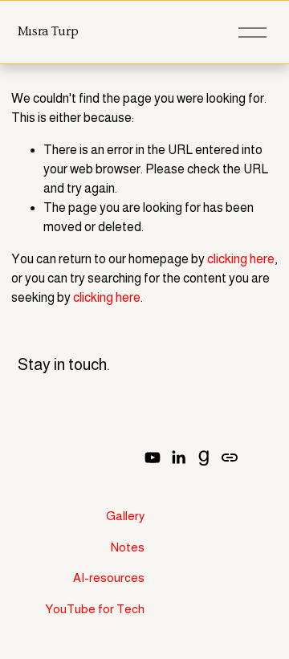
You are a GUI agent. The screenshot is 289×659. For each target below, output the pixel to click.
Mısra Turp (48, 31)
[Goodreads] (204, 458)
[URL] (230, 458)
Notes (127, 547)
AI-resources (108, 577)
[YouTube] (152, 458)
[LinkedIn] (178, 458)
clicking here (241, 259)
